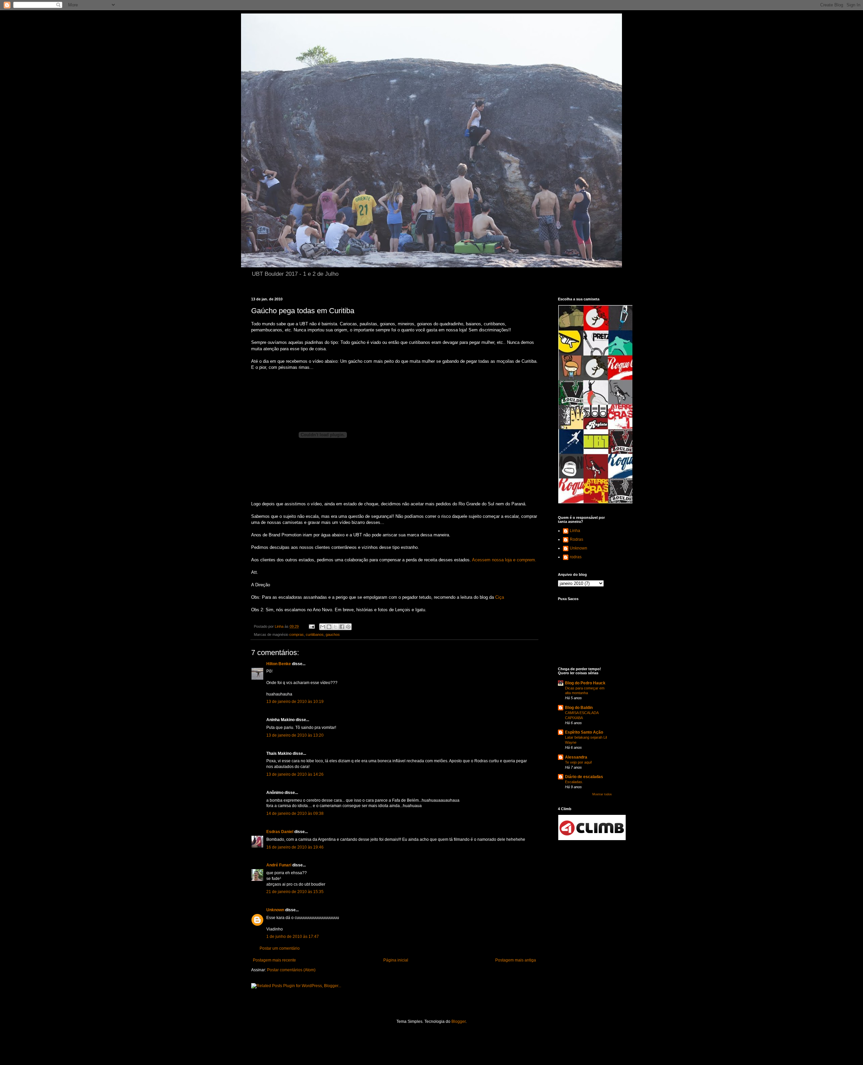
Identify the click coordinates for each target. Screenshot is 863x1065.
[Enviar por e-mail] (322, 626)
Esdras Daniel (279, 831)
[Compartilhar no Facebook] (341, 626)
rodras (576, 557)
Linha (575, 530)
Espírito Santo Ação (584, 732)
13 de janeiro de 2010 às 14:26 (295, 774)
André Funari (278, 865)
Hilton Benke (278, 663)
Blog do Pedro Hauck (585, 683)
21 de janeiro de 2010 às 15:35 (295, 891)
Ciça (499, 597)
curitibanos (315, 634)
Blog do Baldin (579, 707)
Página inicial (395, 960)
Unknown (275, 910)
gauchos (333, 634)
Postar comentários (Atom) (291, 970)
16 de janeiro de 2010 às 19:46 (295, 847)
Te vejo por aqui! (578, 762)
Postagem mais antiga (515, 960)
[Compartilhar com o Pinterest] (348, 626)
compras (296, 634)
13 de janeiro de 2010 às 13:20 (295, 735)
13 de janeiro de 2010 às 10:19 (295, 701)
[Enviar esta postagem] (311, 626)
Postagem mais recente (274, 960)
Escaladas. (574, 782)
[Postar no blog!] (329, 626)
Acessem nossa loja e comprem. (504, 559)
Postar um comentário (280, 948)
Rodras (576, 539)
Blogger (458, 1021)
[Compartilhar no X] (335, 626)
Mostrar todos (602, 794)
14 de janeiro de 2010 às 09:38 (295, 813)
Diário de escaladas (584, 776)
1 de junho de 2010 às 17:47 (292, 936)
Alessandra (576, 757)
